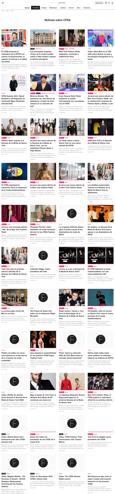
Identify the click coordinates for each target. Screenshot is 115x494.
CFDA (11, 10)
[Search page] (109, 3)
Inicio (3, 10)
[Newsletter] (106, 3)
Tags (7, 10)
